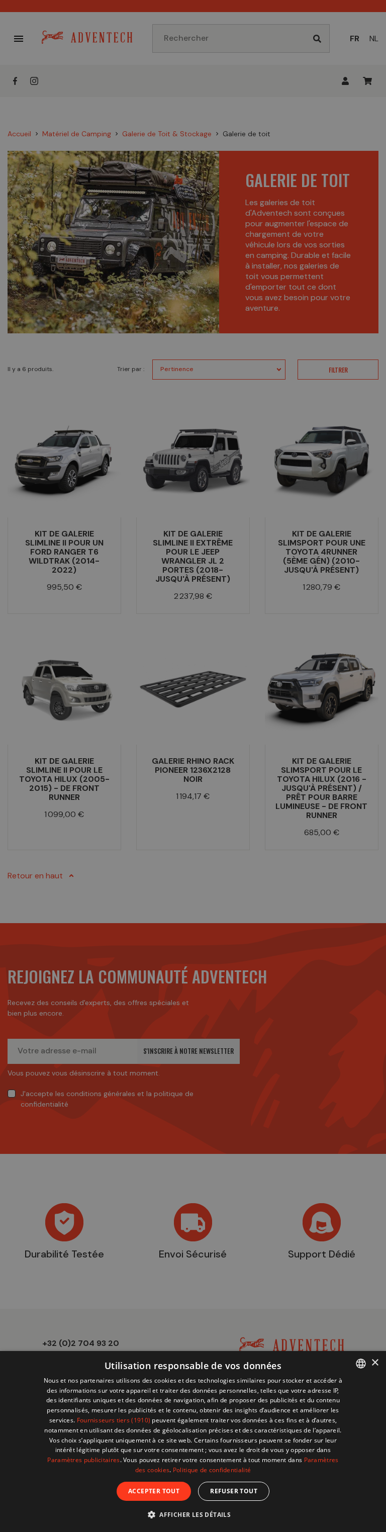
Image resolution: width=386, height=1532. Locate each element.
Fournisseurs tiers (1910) (114, 1420)
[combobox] (361, 1364)
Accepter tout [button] (153, 1491)
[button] (193, 1514)
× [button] (374, 1363)
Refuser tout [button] (233, 1491)
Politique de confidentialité (212, 1470)
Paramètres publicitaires (83, 1460)
